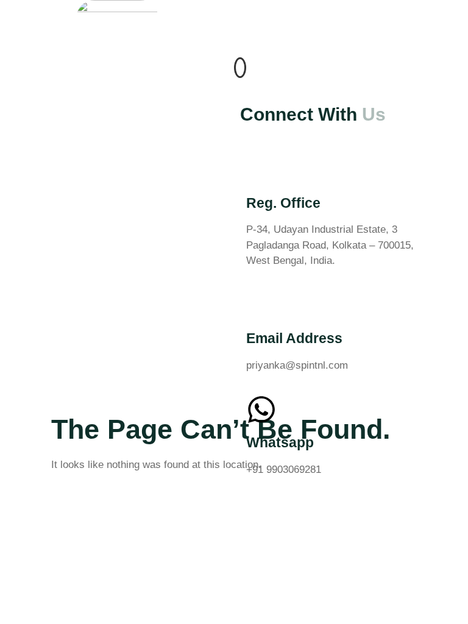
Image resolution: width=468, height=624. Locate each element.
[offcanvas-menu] (240, 67)
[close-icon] (238, 84)
